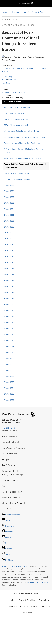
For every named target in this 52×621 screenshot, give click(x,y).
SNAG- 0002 (9, 197)
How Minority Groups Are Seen (16, 119)
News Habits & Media (12, 497)
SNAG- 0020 (9, 304)
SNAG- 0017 (9, 286)
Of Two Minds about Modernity (16, 125)
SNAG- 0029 (9, 358)
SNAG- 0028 (9, 352)
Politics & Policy (9, 436)
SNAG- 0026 (9, 340)
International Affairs (11, 442)
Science (5, 486)
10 (9, 80)
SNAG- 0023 (9, 322)
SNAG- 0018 (9, 292)
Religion (6, 459)
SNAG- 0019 (9, 298)
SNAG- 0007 (9, 227)
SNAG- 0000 (9, 185)
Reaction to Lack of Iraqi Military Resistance (22, 143)
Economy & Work (10, 480)
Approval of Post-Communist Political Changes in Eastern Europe (25, 165)
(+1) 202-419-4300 (10, 428)
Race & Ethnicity (9, 453)
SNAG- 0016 (9, 280)
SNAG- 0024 (9, 328)
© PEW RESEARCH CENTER (13, 92)
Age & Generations (10, 465)
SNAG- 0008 (9, 233)
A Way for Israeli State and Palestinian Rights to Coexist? (23, 150)
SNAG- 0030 (9, 364)
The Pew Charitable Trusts (38, 582)
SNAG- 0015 (9, 274)
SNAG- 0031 (9, 370)
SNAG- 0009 (9, 238)
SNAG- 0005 (9, 215)
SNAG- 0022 (9, 316)
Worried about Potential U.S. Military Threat (21, 131)
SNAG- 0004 (9, 209)
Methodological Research (13, 503)
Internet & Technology (12, 491)
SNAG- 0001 (9, 191)
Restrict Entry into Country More (17, 179)
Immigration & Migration (13, 447)
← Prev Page (7, 77)
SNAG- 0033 (9, 382)
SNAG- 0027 (9, 346)
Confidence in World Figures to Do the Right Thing (24, 137)
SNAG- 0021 (9, 310)
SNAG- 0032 (9, 376)
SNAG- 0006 (9, 221)
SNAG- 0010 (9, 244)
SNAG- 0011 (9, 251)
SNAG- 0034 (9, 388)
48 (15, 80)
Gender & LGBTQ (10, 471)
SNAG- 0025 (9, 334)
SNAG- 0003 (9, 203)
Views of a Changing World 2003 (18, 25)
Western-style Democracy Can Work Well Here (22, 158)
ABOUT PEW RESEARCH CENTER (14, 566)
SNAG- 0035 (9, 394)
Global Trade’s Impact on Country (17, 173)
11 (11, 80)
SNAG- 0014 (9, 268)
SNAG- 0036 (9, 400)
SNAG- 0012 (9, 256)
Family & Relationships (12, 474)
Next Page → (7, 83)
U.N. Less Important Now (14, 113)
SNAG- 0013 (9, 262)
